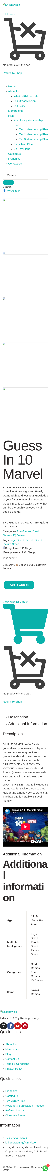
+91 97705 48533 (16, 1137)
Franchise (11, 1090)
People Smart (34, 540)
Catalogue (11, 1095)
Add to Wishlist (19, 584)
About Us (11, 1044)
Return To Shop (12, 73)
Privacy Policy (14, 1068)
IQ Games (19, 535)
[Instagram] (3, 1025)
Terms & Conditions (17, 1063)
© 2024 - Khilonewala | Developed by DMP (25, 1168)
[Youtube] (17, 1025)
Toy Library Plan (15, 1100)
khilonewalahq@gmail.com (21, 1142)
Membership (13, 1049)
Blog (8, 1054)
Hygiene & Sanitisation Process (24, 1105)
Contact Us (12, 1058)
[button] (12, 190)
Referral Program (15, 1110)
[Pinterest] (24, 1025)
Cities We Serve (15, 1115)
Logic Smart (16, 540)
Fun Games (24, 531)
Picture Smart (11, 544)
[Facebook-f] (10, 1025)
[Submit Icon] (8, 182)
